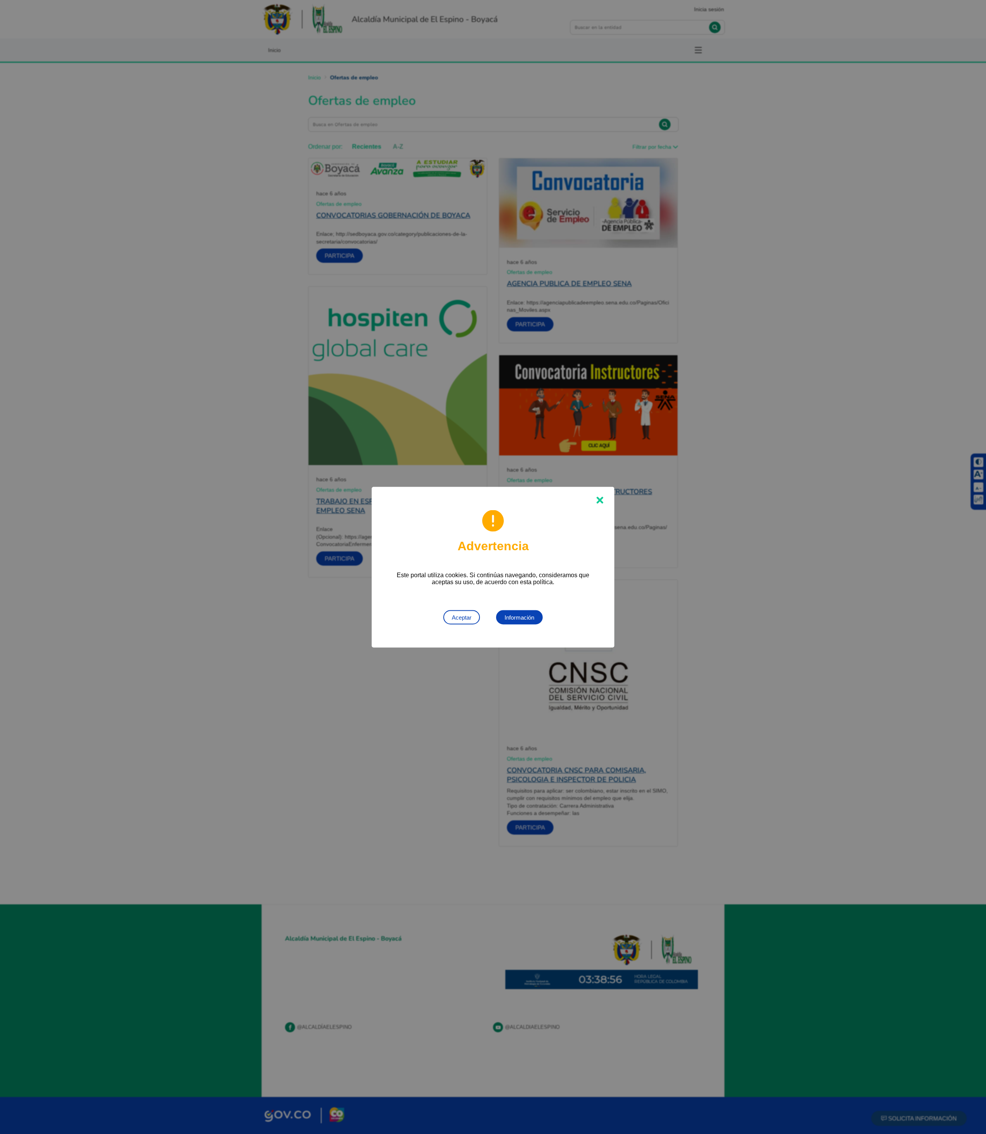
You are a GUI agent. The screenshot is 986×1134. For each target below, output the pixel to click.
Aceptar (461, 617)
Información (519, 617)
